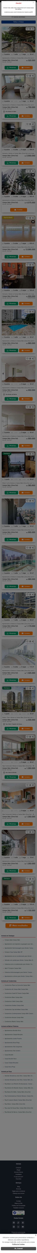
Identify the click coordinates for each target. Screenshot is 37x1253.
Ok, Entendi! (18, 1248)
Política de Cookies (18, 1244)
